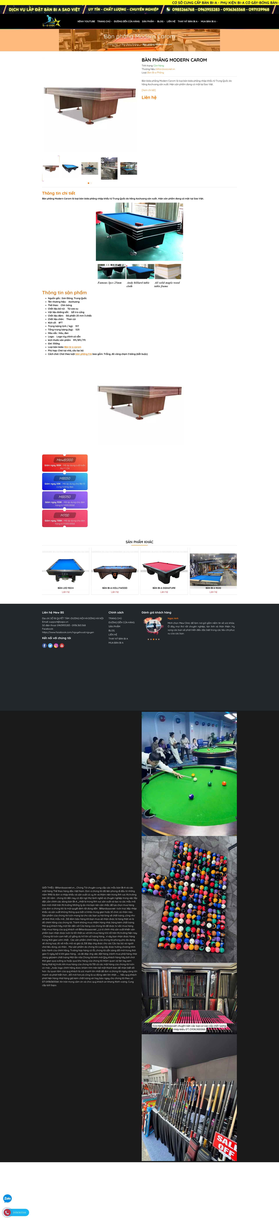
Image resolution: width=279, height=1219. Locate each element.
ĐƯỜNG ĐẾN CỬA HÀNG (127, 21)
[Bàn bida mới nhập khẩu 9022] (164, 571)
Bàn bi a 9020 (115, 588)
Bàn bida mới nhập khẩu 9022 (164, 588)
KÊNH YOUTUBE (86, 21)
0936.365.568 (79, 625)
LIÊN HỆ (171, 21)
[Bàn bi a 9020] (114, 571)
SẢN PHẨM (148, 21)
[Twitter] (50, 645)
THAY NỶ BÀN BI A (187, 21)
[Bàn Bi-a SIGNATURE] (65, 571)
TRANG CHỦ (103, 21)
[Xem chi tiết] (149, 90)
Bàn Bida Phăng (130, 44)
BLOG (160, 21)
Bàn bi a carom (72, 347)
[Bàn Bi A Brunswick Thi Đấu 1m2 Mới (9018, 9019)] (213, 571)
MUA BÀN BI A (208, 21)
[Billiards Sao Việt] (68, 21)
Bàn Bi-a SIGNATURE (65, 588)
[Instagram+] (56, 645)
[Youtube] (62, 645)
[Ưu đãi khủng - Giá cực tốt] (139, 9)
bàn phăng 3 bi (84, 353)
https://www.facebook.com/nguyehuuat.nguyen (68, 632)
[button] (88, 183)
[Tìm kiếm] (238, 21)
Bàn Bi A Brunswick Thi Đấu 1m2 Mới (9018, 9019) (214, 588)
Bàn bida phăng (150, 80)
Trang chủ (112, 44)
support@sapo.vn (58, 621)
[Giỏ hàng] (251, 21)
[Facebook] (44, 645)
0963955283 (63, 625)
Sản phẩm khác (139, 542)
